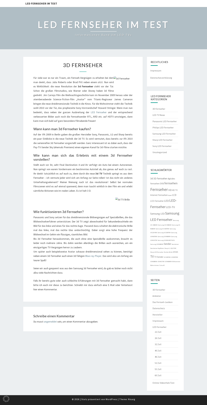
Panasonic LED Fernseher (165, 121)
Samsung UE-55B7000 (162, 229)
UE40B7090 (174, 257)
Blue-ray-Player (93, 256)
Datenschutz (159, 308)
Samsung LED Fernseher (164, 133)
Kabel (170, 195)
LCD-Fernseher (157, 201)
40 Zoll (158, 350)
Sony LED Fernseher (162, 146)
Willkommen (176, 261)
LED (166, 200)
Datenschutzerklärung (161, 77)
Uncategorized (160, 152)
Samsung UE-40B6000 (165, 225)
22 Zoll (158, 331)
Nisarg (131, 399)
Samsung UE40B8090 (164, 236)
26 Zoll (158, 338)
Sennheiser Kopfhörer (157, 248)
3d (151, 178)
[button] (6, 399)
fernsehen (170, 183)
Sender (167, 243)
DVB (162, 183)
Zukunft (161, 265)
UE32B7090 (167, 257)
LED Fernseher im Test (41, 3)
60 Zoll (158, 375)
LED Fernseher (99, 112)
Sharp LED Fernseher (162, 139)
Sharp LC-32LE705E (170, 248)
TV (152, 256)
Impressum (155, 70)
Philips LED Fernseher (163, 127)
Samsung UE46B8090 (156, 244)
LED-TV (170, 207)
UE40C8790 (161, 261)
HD (170, 190)
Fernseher (159, 189)
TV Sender (158, 257)
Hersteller (158, 314)
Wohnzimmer (154, 265)
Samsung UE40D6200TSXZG (166, 240)
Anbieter (157, 296)
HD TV (175, 190)
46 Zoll (158, 356)
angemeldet (50, 321)
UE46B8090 (168, 261)
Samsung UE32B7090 (164, 232)
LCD (174, 195)
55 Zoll (158, 369)
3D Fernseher (159, 108)
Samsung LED (157, 213)
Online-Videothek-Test (163, 382)
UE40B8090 (153, 261)
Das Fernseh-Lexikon (162, 302)
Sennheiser (175, 244)
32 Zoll (158, 344)
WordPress (111, 399)
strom (175, 252)
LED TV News (159, 115)
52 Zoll (158, 363)
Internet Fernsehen (159, 195)
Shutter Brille (168, 252)
